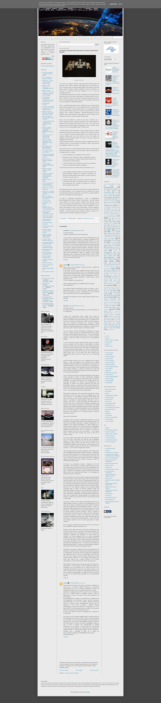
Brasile (107, 200)
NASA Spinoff (109, 493)
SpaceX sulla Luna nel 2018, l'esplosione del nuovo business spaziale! (112, 163)
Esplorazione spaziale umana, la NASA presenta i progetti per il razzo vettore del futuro (112, 80)
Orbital (106, 277)
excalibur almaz (114, 220)
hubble (109, 230)
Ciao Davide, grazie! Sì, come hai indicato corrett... (47, 305)
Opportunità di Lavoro (110, 275)
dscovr (105, 213)
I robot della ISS (57, 37)
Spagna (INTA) (109, 378)
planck (115, 280)
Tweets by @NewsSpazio (47, 66)
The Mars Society (110, 436)
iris (115, 235)
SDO (105, 297)
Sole (116, 304)
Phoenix (106, 280)
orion (113, 276)
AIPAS (114, 184)
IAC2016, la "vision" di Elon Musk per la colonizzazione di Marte (112, 91)
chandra (109, 202)
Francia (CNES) (109, 360)
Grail (119, 226)
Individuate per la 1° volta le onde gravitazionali (47, 136)
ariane (105, 189)
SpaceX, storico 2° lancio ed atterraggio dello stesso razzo (47, 113)
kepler (118, 244)
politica (118, 283)
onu (109, 273)
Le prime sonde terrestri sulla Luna (47, 239)
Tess (109, 316)
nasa (113, 268)
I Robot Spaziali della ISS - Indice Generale (115, 69)
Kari (105, 244)
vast (115, 319)
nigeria (116, 270)
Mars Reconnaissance (112, 256)
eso (110, 218)
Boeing (107, 393)
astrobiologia (107, 192)
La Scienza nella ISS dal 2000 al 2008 (47, 243)
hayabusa (109, 228)
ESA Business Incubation (112, 452)
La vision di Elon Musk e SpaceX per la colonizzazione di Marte (48, 123)
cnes (111, 203)
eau (110, 213)
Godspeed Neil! (46, 201)
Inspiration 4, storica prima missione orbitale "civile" (47, 82)
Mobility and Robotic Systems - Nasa (110, 475)
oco (105, 273)
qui (76, 110)
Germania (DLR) (109, 362)
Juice (111, 242)
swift (110, 314)
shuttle (110, 297)
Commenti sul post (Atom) (71, 673)
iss (93, 218)
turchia (113, 316)
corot (111, 208)
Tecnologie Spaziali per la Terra (47, 151)
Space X (107, 411)
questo (61, 87)
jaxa (105, 242)
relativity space (108, 289)
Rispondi (65, 259)
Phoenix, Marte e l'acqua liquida (46, 256)
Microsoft (114, 264)
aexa (110, 184)
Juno (116, 242)
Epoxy (113, 216)
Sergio (65, 264)
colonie (118, 205)
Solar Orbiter (109, 304)
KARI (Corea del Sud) (111, 372)
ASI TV (107, 336)
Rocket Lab (108, 401)
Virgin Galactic (109, 419)
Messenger (106, 264)
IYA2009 (116, 240)
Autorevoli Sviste (114, 194)
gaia (105, 223)
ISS (49, 37)
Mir (119, 264)
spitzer (106, 311)
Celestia (107, 450)
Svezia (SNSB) (109, 380)
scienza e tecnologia (112, 295)
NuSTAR (117, 271)
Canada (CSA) (109, 352)
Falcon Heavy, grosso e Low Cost (48, 226)
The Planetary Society (111, 440)
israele (105, 238)
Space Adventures (110, 409)
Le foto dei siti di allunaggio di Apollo (47, 246)
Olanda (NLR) (109, 374)
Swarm (105, 314)
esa (91, 218)
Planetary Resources (108, 281)
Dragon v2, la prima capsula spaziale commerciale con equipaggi (47, 175)
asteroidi (113, 190)
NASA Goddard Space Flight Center (111, 484)
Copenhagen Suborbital (110, 207)
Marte (111, 261)
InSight (118, 231)
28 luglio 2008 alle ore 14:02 (76, 230)
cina (114, 202)
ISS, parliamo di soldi (48, 271)
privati (109, 285)
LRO (116, 249)
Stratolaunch (107, 312)
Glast (112, 225)
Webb (112, 326)
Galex (110, 223)
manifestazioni (108, 252)
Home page (43, 37)
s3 (113, 294)
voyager (106, 326)
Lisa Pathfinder (116, 247)
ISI (111, 236)
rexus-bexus (117, 289)
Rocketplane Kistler (110, 403)
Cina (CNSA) (108, 354)
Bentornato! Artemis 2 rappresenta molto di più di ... (48, 292)
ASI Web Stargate (110, 448)
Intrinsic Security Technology (109, 472)
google (112, 226)
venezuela (113, 321)
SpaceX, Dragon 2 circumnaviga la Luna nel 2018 (48, 118)
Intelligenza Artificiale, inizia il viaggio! (48, 94)
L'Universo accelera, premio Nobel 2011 (47, 216)
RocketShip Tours (110, 405)
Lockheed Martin (108, 249)
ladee (108, 245)
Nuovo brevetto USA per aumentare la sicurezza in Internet (47, 184)
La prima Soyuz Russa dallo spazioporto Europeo (47, 212)
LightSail (108, 247)
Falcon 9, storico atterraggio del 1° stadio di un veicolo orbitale (47, 142)
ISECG (107, 428)
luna (105, 250)
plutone (118, 281)
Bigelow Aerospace (110, 389)
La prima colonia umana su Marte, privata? (46, 231)
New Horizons (108, 270)
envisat (107, 216)
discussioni (106, 212)
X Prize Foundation (110, 441)
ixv (111, 240)
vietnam (112, 322)
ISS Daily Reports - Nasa (112, 469)
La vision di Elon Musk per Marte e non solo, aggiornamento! (48, 108)
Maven (106, 263)
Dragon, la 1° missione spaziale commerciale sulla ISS (48, 208)
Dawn (115, 210)
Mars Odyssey (108, 255)
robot (114, 290)
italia (105, 240)
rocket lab (106, 292)
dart (110, 210)
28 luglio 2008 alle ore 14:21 (77, 264)
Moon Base (108, 266)
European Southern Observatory (110, 460)
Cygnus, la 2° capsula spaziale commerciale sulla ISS (48, 193)
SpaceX (112, 309)
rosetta (115, 292)
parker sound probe (113, 278)
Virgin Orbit (115, 324)
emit (119, 213)
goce (105, 226)
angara (112, 185)
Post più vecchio (94, 670)
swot (114, 314)
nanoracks (106, 268)
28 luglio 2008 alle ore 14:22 (76, 305)
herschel (118, 228)
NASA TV (107, 344)
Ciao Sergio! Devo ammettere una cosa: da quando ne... (48, 298)
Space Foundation (110, 431)
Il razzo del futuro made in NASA (47, 220)
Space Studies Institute (111, 433)
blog (114, 197)
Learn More (113, 4)
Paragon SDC (109, 399)
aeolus (105, 184)
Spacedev (108, 413)
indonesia (112, 231)
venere (107, 321)
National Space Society (111, 430)
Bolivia (118, 198)
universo (116, 318)
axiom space (108, 195)
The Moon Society (110, 438)
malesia (115, 250)
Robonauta (108, 495)
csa (105, 210)
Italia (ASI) (108, 370)
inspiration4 (109, 233)
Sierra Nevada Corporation (112, 407)
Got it (120, 4)
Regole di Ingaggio (69, 37)
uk (106, 318)
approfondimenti (109, 187)
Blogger (88, 692)
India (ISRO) (108, 368)
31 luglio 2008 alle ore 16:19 (77, 583)
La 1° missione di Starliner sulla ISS (47, 78)
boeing (112, 199)
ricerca (107, 290)
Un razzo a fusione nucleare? (47, 223)
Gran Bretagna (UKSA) (111, 366)
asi (104, 190)
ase (118, 189)
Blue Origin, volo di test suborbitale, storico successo (47, 147)
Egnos (114, 213)
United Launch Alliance (111, 417)
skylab (112, 300)
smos (112, 302)
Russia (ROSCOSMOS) (111, 376)
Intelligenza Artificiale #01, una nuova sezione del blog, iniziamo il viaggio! (112, 113)
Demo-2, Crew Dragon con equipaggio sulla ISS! (48, 87)
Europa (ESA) (109, 358)
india (105, 231)
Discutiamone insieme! (46, 104)
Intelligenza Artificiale (98, 37)
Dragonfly (116, 212)
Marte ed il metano (47, 262)
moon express (115, 266)
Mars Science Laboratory (112, 259)
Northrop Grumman (108, 271)
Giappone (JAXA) (110, 364)
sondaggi (106, 305)
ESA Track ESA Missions (111, 458)
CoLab (116, 203)
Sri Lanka (115, 311)
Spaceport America (108, 307)
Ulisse (110, 318)
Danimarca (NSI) (109, 356)
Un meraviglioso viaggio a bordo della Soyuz (47, 165)
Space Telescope (110, 499)
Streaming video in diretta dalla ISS (47, 253)
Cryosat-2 (116, 208)
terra (118, 314)
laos (112, 245)
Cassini (118, 200)
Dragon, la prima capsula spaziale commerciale (46, 236)
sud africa (115, 312)
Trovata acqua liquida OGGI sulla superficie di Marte (48, 156)
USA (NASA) (108, 382)
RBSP (119, 285)
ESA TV (107, 338)
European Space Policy (111, 463)
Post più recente (64, 670)
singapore (106, 300)
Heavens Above (109, 465)
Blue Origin (108, 391)
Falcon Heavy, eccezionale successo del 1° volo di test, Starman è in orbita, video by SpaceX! (112, 173)
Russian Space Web (110, 497)
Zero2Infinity (110, 329)
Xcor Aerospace (109, 421)
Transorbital (108, 415)
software (118, 302)
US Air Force (107, 319)
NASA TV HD (108, 346)
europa (106, 220)
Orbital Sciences (109, 397)
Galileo (115, 223)
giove (105, 225)
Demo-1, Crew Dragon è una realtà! (47, 91)
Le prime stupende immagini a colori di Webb (47, 74)
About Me (109, 37)
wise (119, 326)
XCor (108, 327)
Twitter (118, 316)
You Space (79, 37)
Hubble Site (108, 467)
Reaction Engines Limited (112, 287)
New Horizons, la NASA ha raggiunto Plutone (47, 160)
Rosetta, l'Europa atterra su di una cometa (47, 170)
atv (116, 192)
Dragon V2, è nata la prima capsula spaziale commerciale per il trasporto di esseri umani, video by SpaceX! (112, 124)
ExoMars (106, 221)
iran (111, 235)
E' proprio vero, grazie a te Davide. (48, 279)
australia (105, 194)
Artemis (112, 189)
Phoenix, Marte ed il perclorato (47, 265)
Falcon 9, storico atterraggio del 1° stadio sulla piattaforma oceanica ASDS (48, 130)
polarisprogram (110, 283)
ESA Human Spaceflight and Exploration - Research (112, 455)
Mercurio (115, 263)
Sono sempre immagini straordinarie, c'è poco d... (48, 285)
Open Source (115, 273)
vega (119, 319)
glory (117, 225)
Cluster (105, 203)
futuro (114, 221)
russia (106, 294)
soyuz (114, 305)
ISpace (116, 236)
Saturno (118, 294)
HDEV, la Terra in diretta (111, 340)
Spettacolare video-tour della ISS (47, 250)
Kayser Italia (111, 244)
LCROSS (117, 245)
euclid (116, 218)
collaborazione (86, 218)
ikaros (116, 230)
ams (119, 184)
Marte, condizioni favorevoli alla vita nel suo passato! (48, 197)
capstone (112, 200)
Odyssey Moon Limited (111, 395)
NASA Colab (108, 478)
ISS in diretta (108, 342)
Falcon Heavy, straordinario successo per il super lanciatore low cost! (48, 99)
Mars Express (113, 254)
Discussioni (87, 37)
